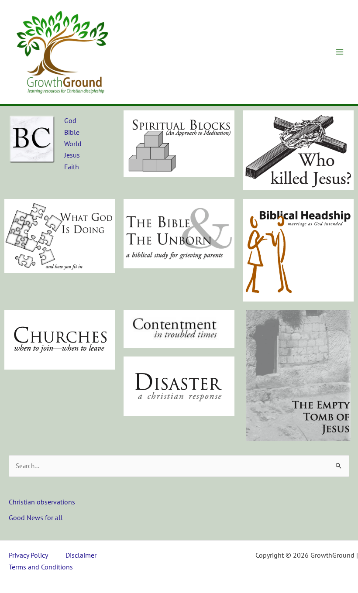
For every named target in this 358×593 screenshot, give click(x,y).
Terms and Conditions (41, 566)
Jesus (72, 155)
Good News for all (36, 517)
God (70, 120)
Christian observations (42, 501)
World (73, 143)
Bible (71, 132)
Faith (71, 166)
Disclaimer (80, 555)
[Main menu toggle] (339, 52)
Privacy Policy (28, 555)
